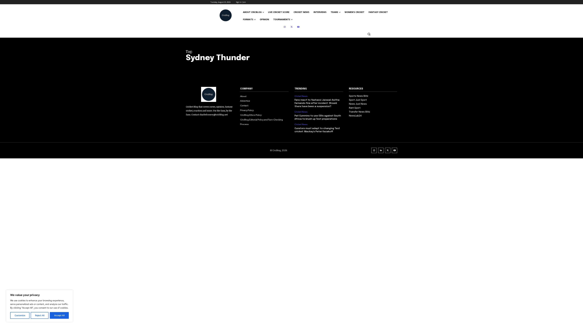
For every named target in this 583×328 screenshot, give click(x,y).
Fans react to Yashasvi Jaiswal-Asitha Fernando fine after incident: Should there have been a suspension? (317, 103)
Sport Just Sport (358, 99)
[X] (291, 27)
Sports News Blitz (358, 95)
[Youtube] (298, 27)
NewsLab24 (355, 115)
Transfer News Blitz (359, 111)
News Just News (358, 103)
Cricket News (301, 96)
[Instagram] (284, 27)
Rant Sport (354, 107)
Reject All (39, 315)
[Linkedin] (381, 150)
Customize (20, 315)
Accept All (59, 315)
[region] (39, 306)
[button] (369, 34)
